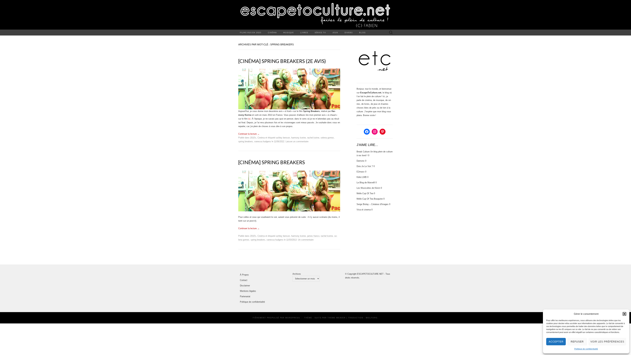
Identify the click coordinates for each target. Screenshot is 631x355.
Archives (296, 274)
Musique (288, 32)
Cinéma (272, 32)
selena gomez (327, 137)
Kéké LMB (362, 177)
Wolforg (372, 318)
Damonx (360, 161)
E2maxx (360, 171)
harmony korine (298, 137)
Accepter (556, 341)
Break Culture (363, 151)
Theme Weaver (336, 318)
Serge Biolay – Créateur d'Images (372, 204)
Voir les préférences (607, 341)
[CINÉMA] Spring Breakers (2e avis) (282, 61)
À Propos (244, 274)
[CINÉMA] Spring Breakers (271, 162)
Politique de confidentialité (586, 349)
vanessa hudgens (262, 141)
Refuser (577, 341)
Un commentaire (306, 239)
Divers (349, 32)
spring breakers (245, 141)
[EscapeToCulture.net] (315, 15)
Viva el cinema (364, 209)
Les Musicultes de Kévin (368, 188)
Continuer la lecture (248, 134)
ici (249, 119)
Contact (243, 280)
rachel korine (313, 137)
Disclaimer (245, 285)
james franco (313, 236)
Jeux (335, 32)
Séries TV (320, 32)
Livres (304, 32)
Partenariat (245, 296)
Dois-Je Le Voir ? (365, 166)
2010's (253, 137)
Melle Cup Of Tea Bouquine (370, 199)
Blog (362, 32)
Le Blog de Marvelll (366, 182)
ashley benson (283, 137)
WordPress (292, 318)
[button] (624, 314)
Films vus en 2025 (250, 32)
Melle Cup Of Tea (365, 193)
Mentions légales (248, 291)
